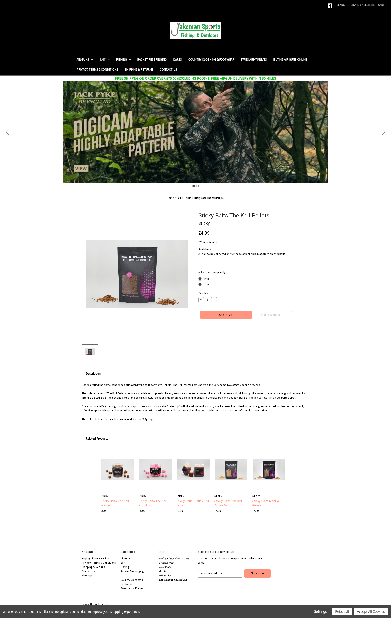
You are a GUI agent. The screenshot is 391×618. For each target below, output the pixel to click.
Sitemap (87, 575)
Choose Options (117, 473)
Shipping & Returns (139, 69)
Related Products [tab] (97, 438)
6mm (207, 284)
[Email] (207, 335)
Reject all (342, 611)
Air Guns (83, 59)
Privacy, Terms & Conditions (97, 69)
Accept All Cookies (371, 611)
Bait (102, 59)
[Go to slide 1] (193, 186)
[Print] (214, 335)
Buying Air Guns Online (290, 59)
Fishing (121, 59)
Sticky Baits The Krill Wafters (115, 503)
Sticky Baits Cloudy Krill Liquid (193, 503)
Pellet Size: (211, 272)
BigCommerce (101, 603)
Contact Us (168, 69)
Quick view (114, 466)
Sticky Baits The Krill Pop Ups (153, 503)
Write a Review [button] (208, 242)
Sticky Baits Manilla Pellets (265, 503)
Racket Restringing (152, 59)
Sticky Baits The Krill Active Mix (228, 503)
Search (341, 5)
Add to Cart (193, 473)
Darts (177, 59)
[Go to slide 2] (7, 132)
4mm (207, 279)
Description (93, 373)
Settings (320, 611)
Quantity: (203, 293)
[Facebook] (330, 5)
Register (369, 5)
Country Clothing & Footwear (211, 59)
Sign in (355, 5)
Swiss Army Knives (254, 59)
